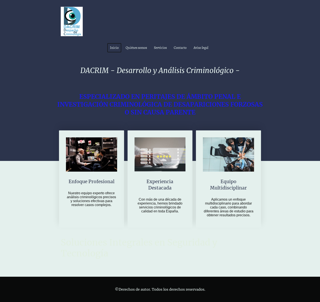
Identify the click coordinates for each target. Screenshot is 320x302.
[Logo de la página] (72, 21)
